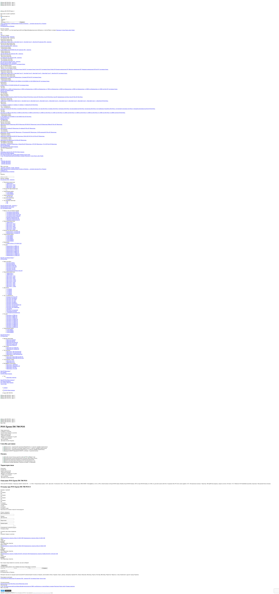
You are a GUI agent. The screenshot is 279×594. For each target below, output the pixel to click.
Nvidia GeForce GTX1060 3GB (8, 85)
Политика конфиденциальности (37, 592)
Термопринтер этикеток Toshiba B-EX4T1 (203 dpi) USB (44, 553)
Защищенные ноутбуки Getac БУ (66, 97)
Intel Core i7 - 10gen (94, 100)
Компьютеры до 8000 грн (58, 89)
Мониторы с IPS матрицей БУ (8, 132)
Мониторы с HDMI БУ (6, 144)
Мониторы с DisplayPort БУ (19, 144)
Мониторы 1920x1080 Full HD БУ (9, 136)
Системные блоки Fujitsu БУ (48, 69)
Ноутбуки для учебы (28, 108)
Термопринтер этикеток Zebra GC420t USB (34, 538)
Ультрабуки (107, 108)
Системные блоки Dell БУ (19, 69)
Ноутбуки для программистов (71, 108)
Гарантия (18, 30)
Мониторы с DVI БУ (31, 144)
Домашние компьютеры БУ (88, 69)
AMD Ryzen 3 (4, 100)
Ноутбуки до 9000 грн (28, 112)
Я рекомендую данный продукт (8, 527)
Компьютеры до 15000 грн (98, 89)
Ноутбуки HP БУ (5, 97)
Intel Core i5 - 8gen (30, 73)
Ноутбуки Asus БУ (53, 97)
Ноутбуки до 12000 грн (63, 112)
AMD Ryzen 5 (4, 42)
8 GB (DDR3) (11, 81)
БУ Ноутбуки (4, 91)
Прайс (73, 30)
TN (3, 61)
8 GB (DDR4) (4, 49)
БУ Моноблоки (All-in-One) (7, 64)
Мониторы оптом (23, 583)
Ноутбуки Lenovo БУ (33, 97)
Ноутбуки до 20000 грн (110, 112)
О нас (9, 30)
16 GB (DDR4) (11, 49)
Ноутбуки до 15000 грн (99, 112)
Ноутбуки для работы (17, 108)
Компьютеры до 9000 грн (71, 89)
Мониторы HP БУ (14, 124)
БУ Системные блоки (19, 64)
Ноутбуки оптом (15, 583)
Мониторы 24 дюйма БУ (7, 128)
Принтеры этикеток (6, 152)
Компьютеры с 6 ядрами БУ (21, 77)
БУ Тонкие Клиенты (6, 154)
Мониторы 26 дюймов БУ (19, 128)
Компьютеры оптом (5, 583)
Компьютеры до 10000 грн (84, 89)
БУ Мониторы (4, 119)
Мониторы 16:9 (5, 140)
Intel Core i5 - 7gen (21, 42)
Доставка (13, 30)
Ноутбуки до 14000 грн (87, 112)
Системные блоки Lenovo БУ (33, 69)
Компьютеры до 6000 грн (32, 89)
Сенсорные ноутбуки (127, 108)
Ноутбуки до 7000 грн (6, 112)
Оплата (22, 30)
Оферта (26, 30)
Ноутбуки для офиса (48, 108)
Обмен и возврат (52, 30)
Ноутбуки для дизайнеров (97, 108)
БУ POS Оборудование (12, 146)
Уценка (6, 30)
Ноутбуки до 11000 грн (52, 112)
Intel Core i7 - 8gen (30, 42)
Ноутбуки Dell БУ (13, 97)
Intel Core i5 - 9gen (37, 100)
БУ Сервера (4, 146)
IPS (2, 61)
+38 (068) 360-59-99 (6, 162)
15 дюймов (21, 104)
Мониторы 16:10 (13, 140)
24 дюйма (3, 57)
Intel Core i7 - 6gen (66, 100)
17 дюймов (26, 104)
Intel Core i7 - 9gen (85, 100)
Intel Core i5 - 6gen (12, 42)
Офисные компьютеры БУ (75, 69)
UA (1, 34)
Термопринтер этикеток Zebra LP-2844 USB (35, 545)
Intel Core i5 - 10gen (40, 73)
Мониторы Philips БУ (47, 124)
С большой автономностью (139, 108)
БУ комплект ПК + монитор (8, 36)
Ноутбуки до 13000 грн (75, 112)
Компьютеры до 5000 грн (19, 89)
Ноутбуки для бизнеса (58, 108)
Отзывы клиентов (70, 586)
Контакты (58, 30)
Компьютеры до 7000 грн (45, 89)
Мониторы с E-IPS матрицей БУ (39, 132)
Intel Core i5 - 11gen (57, 100)
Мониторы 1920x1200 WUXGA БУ (26, 136)
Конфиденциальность (33, 30)
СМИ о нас (33, 586)
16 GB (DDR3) (25, 81)
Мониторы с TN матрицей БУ (23, 132)
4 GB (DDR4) (4, 81)
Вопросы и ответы (43, 30)
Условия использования (46, 592)
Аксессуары (27, 154)
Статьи (63, 30)
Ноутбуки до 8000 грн (17, 112)
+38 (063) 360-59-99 (6, 163)
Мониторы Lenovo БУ (36, 124)
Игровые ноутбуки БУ (6, 108)
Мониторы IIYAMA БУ (25, 124)
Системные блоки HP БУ (7, 69)
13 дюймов (9, 104)
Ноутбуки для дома (38, 108)
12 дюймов (3, 104)
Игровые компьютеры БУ (61, 69)
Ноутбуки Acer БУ (43, 97)
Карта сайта (68, 30)
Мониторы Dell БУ (5, 124)
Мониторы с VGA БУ (42, 144)
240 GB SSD (4, 53)
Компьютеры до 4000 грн (7, 89)
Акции (2, 30)
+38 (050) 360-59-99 (6, 161)
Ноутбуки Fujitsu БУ (23, 97)
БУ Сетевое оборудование (17, 154)
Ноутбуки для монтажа (85, 108)
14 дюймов (15, 104)
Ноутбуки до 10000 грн (40, 112)
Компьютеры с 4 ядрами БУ (8, 77)
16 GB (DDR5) (19, 116)
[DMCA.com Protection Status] (6, 591)
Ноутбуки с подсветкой (116, 108)
